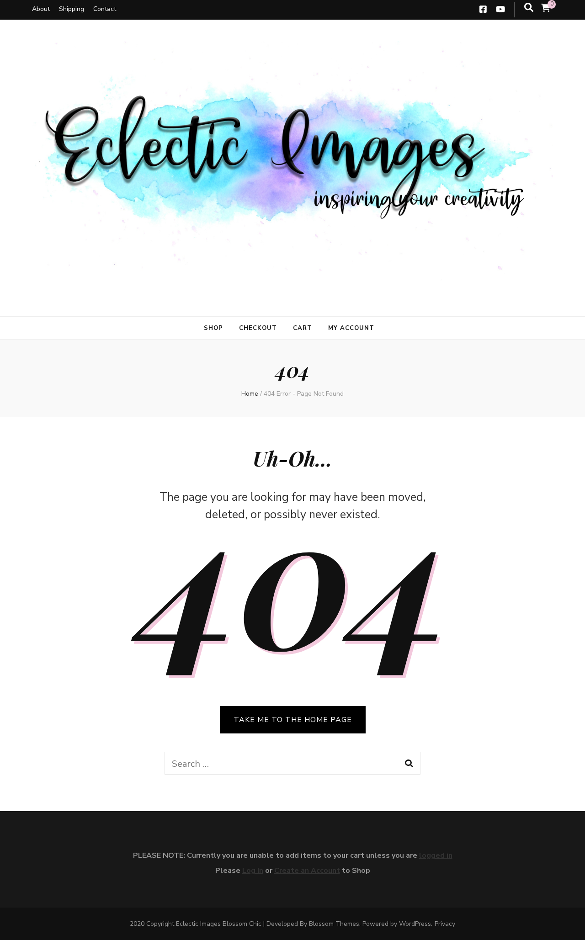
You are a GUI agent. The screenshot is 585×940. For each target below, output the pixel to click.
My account (351, 328)
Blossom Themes (334, 923)
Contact (104, 9)
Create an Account (307, 871)
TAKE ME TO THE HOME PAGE (293, 720)
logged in (435, 855)
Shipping (71, 9)
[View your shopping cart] (545, 8)
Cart (302, 328)
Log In (252, 871)
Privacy (445, 923)
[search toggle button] (528, 8)
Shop (213, 328)
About (41, 9)
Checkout (258, 328)
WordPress (415, 923)
